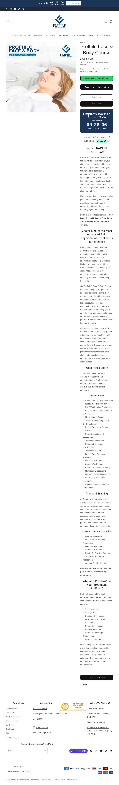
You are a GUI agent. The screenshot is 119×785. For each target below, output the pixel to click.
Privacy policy (46, 779)
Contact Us (10, 713)
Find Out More (73, 3)
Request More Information (97, 87)
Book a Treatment (13, 737)
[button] (8, 21)
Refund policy (35, 779)
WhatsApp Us (42, 727)
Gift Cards (10, 729)
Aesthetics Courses (13, 717)
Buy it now (96, 104)
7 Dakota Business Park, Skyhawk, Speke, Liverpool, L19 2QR (99, 730)
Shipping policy (72, 779)
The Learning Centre (42, 733)
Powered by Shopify (22, 779)
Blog (7, 733)
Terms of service (59, 779)
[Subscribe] (45, 750)
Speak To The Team (96, 677)
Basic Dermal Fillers (89, 218)
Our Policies (10, 725)
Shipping (95, 62)
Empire (13, 779)
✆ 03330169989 (40, 708)
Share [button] (85, 684)
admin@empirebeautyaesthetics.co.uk (50, 714)
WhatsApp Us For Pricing (96, 78)
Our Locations (11, 708)
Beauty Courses (12, 721)
